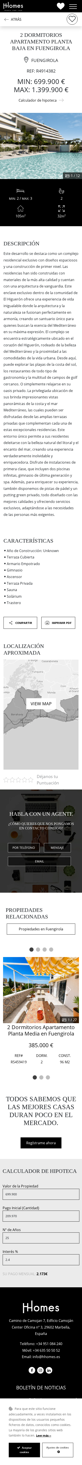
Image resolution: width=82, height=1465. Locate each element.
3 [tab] (44, 950)
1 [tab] (31, 950)
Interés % (10, 1251)
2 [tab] (38, 950)
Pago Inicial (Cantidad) (21, 1208)
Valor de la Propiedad (20, 1186)
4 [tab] (51, 950)
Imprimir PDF (61, 623)
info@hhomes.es (46, 1356)
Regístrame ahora (41, 1142)
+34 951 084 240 (49, 1343)
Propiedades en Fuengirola (41, 929)
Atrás (16, 19)
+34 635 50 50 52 (46, 1350)
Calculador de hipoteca (38, 100)
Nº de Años (12, 1229)
